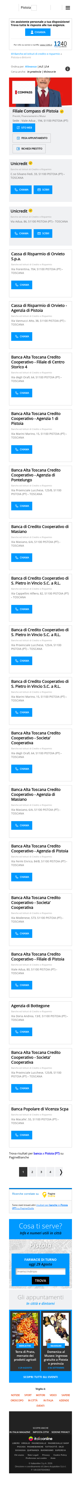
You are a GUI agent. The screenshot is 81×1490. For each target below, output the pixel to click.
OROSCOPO (17, 1400)
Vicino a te (50, 71)
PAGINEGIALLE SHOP (58, 1443)
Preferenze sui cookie (36, 1458)
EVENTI (40, 1405)
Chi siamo (19, 1455)
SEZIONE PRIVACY (61, 1432)
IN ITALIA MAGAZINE (19, 1432)
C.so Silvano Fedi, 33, (25, 174)
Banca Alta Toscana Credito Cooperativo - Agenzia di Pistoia (39, 848)
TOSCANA (17, 178)
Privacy (46, 1455)
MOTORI (40, 1395)
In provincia (34, 71)
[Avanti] (59, 1172)
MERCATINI (25, 1345)
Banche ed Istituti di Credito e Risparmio (31, 169)
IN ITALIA (48, 1400)
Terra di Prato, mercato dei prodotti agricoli (25, 1355)
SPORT (28, 1395)
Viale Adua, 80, (21, 969)
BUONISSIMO (47, 1450)
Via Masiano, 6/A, (22, 542)
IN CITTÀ (33, 1400)
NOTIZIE (15, 1395)
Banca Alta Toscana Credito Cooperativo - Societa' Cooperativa (36, 737)
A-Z (41, 66)
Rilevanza (31, 66)
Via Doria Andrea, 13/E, (26, 1016)
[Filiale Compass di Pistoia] (23, 92)
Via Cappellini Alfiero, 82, (27, 593)
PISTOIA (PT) (55, 174)
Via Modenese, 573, (24, 918)
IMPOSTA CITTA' (41, 1432)
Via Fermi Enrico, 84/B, (26, 861)
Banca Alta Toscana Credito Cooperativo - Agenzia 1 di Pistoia (36, 418)
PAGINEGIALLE (39, 1443)
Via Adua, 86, (19, 221)
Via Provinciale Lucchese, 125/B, (32, 490)
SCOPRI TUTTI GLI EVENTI (40, 1377)
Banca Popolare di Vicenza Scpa (39, 1109)
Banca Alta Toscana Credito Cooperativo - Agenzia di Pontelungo (36, 474)
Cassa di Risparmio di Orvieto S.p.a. (38, 256)
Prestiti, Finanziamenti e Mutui (29, 116)
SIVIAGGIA (20, 1450)
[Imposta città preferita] (14, 7)
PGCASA (21, 1447)
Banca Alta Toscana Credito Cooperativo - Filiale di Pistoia (37, 956)
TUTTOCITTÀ (51, 1447)
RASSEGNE (56, 1345)
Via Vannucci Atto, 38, (25, 321)
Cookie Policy (60, 1455)
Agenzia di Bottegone (30, 1005)
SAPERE (66, 1395)
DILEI (61, 1447)
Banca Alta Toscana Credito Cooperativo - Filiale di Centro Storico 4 (37, 361)
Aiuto (53, 1458)
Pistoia (26, 7)
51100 (42, 174)
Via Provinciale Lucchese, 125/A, (32, 645)
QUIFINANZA (33, 1450)
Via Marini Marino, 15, (26, 434)
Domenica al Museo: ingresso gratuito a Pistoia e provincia (56, 1357)
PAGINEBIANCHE (35, 1447)
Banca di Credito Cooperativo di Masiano (40, 529)
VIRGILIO (25, 1443)
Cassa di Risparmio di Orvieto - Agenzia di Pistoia (39, 308)
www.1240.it (46, 44)
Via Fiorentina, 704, (24, 269)
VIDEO (53, 1395)
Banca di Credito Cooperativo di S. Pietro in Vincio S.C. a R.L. (40, 580)
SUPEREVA (60, 1450)
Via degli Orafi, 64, (23, 377)
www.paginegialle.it (51, 1195)
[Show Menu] (68, 7)
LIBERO (16, 1443)
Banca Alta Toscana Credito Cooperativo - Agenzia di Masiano (36, 794)
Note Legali (33, 1455)
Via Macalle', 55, (22, 1119)
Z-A (47, 66)
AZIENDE (64, 1400)
